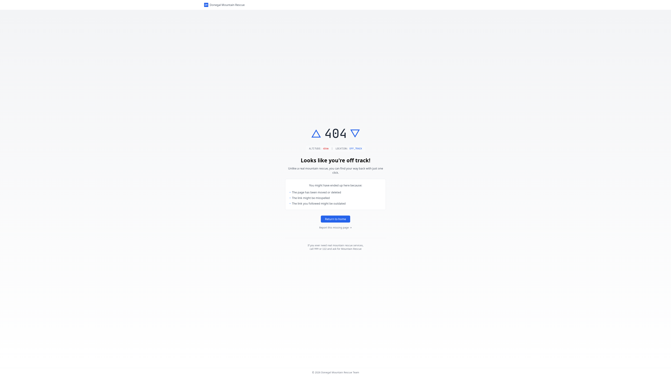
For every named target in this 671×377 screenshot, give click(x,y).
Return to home (335, 219)
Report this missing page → (335, 227)
